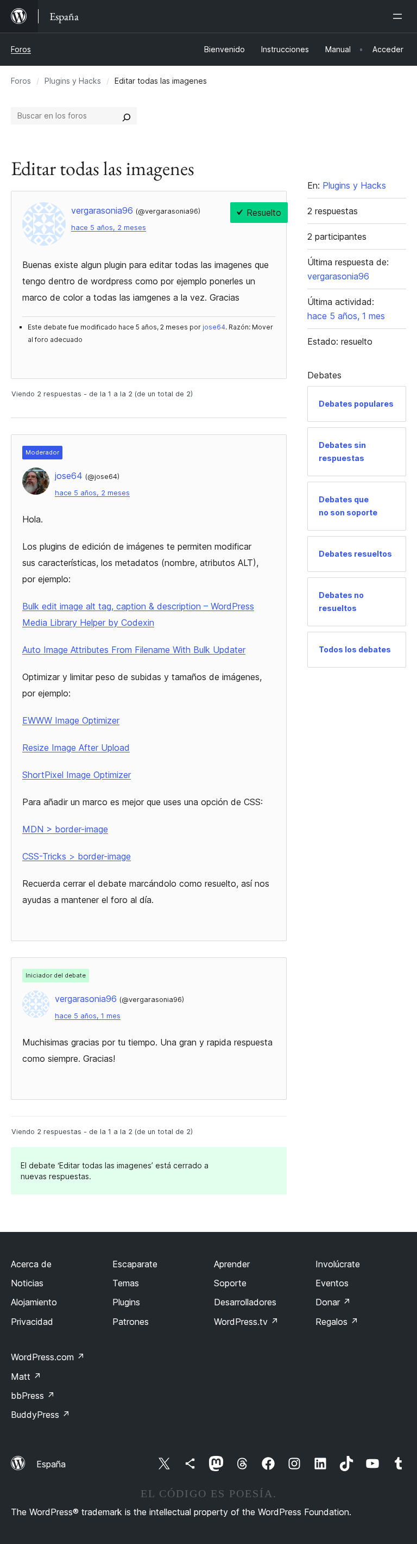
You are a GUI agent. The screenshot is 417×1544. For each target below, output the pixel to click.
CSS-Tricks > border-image (76, 856)
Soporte (230, 1283)
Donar (333, 1302)
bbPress (33, 1395)
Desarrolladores (245, 1302)
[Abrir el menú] (399, 16)
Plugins (126, 1302)
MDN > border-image (65, 829)
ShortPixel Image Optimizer (76, 774)
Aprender (232, 1264)
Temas (125, 1283)
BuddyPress (40, 1414)
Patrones (130, 1321)
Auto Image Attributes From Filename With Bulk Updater (133, 649)
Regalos (336, 1321)
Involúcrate (337, 1264)
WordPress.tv (246, 1321)
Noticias (27, 1283)
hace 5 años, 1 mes (88, 1016)
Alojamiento (34, 1302)
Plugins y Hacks (73, 80)
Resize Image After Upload (76, 747)
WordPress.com (48, 1357)
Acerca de (31, 1264)
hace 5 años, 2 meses (108, 227)
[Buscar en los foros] (126, 115)
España (51, 1464)
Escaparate (134, 1264)
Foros (21, 49)
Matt (26, 1376)
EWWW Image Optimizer (70, 720)
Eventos (332, 1283)
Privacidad (32, 1321)
